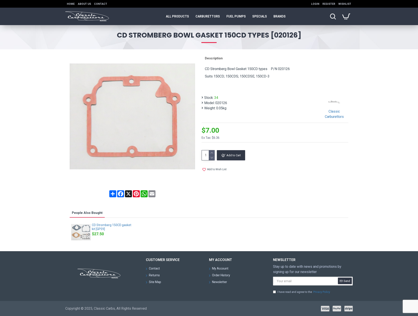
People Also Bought (87, 213)
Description (214, 58)
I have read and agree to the (303, 292)
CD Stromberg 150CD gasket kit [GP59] (111, 227)
